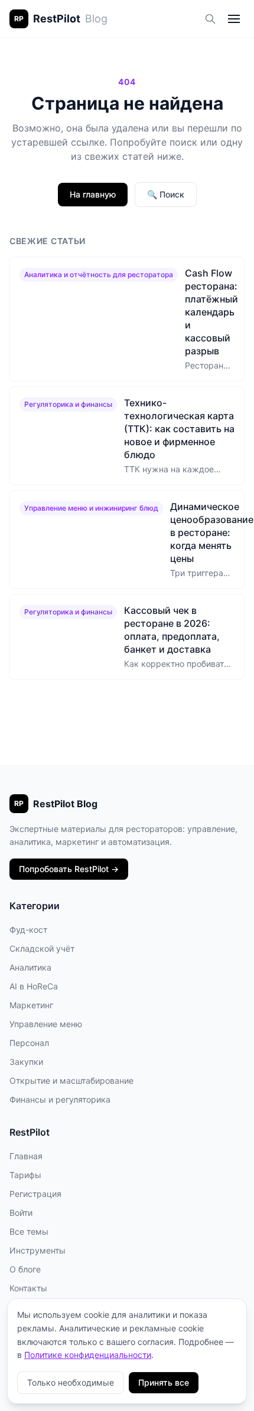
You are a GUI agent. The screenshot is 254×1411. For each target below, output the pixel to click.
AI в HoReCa (33, 986)
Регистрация (35, 1194)
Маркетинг (31, 1005)
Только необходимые (70, 1382)
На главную (93, 194)
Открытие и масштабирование (71, 1080)
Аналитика (30, 967)
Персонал (29, 1043)
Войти (20, 1213)
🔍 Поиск (165, 194)
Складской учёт (41, 948)
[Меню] (234, 19)
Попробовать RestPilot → (69, 869)
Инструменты (37, 1250)
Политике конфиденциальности (87, 1355)
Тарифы (25, 1175)
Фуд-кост (28, 930)
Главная (26, 1156)
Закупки (26, 1062)
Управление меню (45, 1024)
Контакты (28, 1288)
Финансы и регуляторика (59, 1099)
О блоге (25, 1269)
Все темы (28, 1231)
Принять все (163, 1382)
